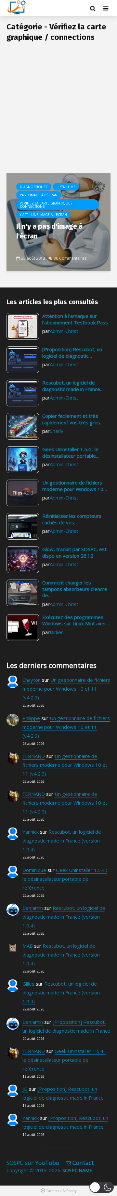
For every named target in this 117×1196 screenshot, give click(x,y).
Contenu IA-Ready (61, 1190)
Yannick (30, 831)
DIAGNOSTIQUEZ (34, 187)
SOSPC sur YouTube (32, 1163)
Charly (56, 431)
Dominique (34, 870)
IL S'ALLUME (66, 187)
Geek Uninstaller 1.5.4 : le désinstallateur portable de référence (64, 879)
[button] (101, 1187)
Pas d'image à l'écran (39, 195)
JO (25, 1089)
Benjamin (32, 908)
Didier (56, 632)
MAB (27, 945)
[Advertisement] (58, 111)
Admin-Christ (64, 331)
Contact (83, 1163)
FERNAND (33, 756)
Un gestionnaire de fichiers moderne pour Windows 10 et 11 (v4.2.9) (66, 689)
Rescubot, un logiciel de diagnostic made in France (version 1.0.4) (61, 840)
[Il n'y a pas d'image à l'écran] (58, 221)
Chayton (31, 680)
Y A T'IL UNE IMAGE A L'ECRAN (43, 214)
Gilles (28, 983)
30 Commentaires (70, 258)
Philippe (31, 718)
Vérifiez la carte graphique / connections (46, 205)
